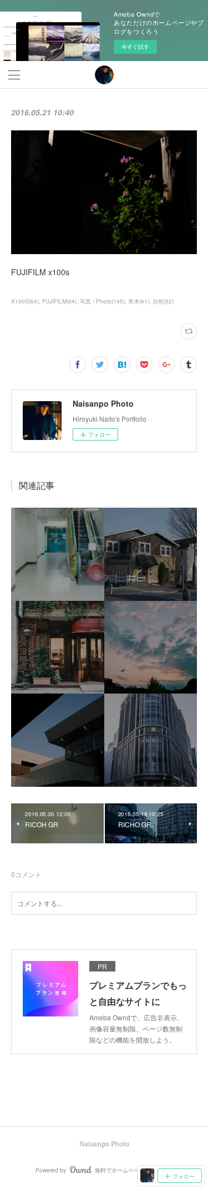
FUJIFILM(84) (59, 301)
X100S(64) (25, 301)
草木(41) (138, 301)
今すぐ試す (135, 46)
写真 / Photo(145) (102, 301)
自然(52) (163, 301)
